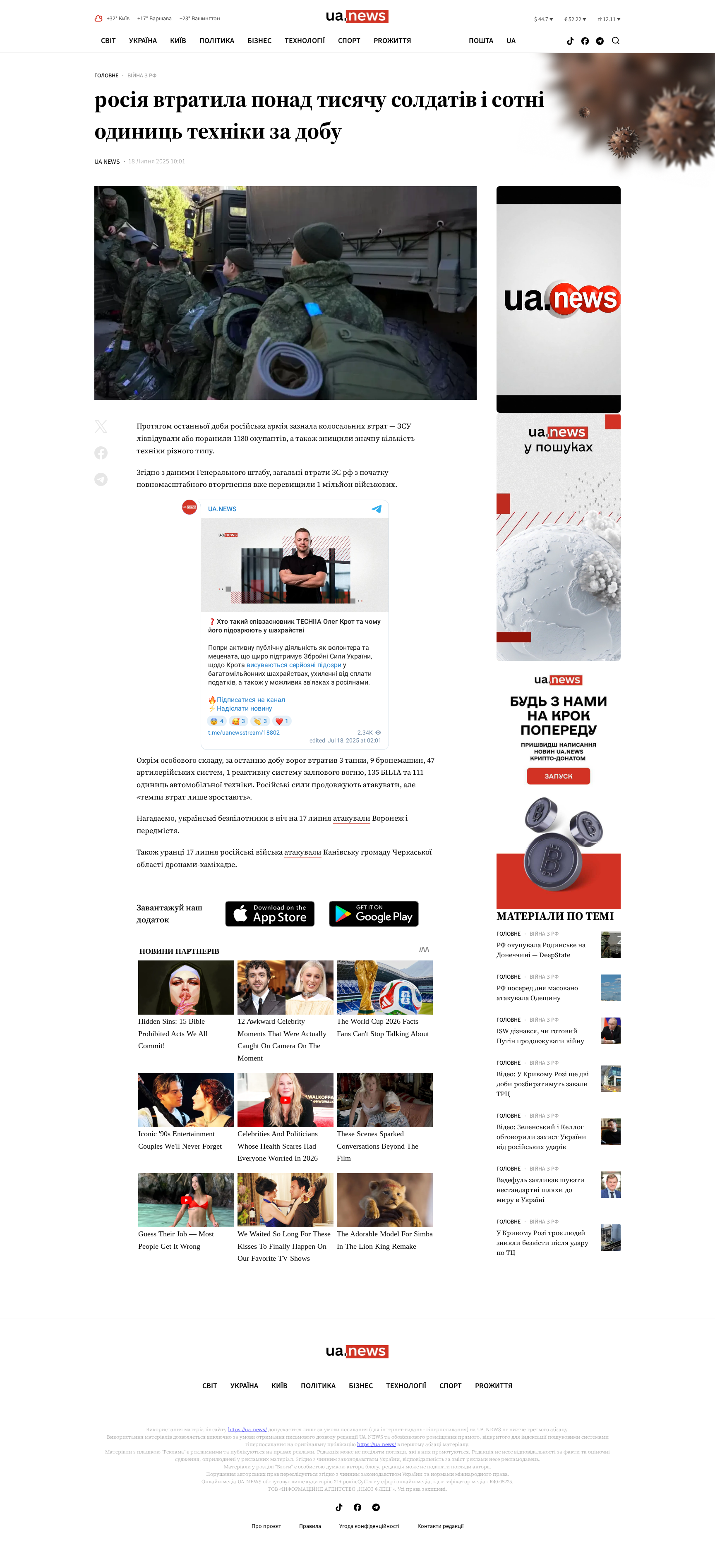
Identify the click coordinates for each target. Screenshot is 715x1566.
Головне (106, 76)
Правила (310, 1526)
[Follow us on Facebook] (585, 41)
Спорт (349, 41)
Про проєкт (266, 1526)
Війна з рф (141, 76)
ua (511, 41)
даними (180, 472)
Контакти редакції (440, 1526)
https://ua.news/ (247, 1429)
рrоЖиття (392, 41)
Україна (143, 41)
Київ (178, 41)
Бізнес (259, 41)
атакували (351, 818)
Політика (216, 41)
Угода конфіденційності (369, 1526)
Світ (108, 41)
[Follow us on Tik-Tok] (570, 41)
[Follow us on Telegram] (600, 41)
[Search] (616, 40)
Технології (305, 41)
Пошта (481, 41)
